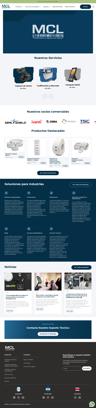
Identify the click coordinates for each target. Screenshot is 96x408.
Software (6, 381)
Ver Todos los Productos (48, 173)
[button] (19, 6)
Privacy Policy (16, 404)
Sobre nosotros (70, 6)
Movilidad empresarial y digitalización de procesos (11, 365)
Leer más (10, 311)
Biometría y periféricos (10, 378)
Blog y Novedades (28, 359)
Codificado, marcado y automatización (10, 370)
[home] (6, 6)
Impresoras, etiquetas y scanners (10, 360)
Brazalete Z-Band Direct (11, 154)
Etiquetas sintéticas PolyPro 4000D (77, 160)
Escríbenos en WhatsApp (48, 334)
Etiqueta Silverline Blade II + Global (33, 159)
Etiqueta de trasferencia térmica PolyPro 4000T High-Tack (55, 161)
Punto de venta (8, 374)
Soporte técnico (57, 6)
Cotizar (85, 6)
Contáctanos (27, 363)
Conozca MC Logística (29, 366)
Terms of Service (25, 404)
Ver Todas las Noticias (81, 267)
